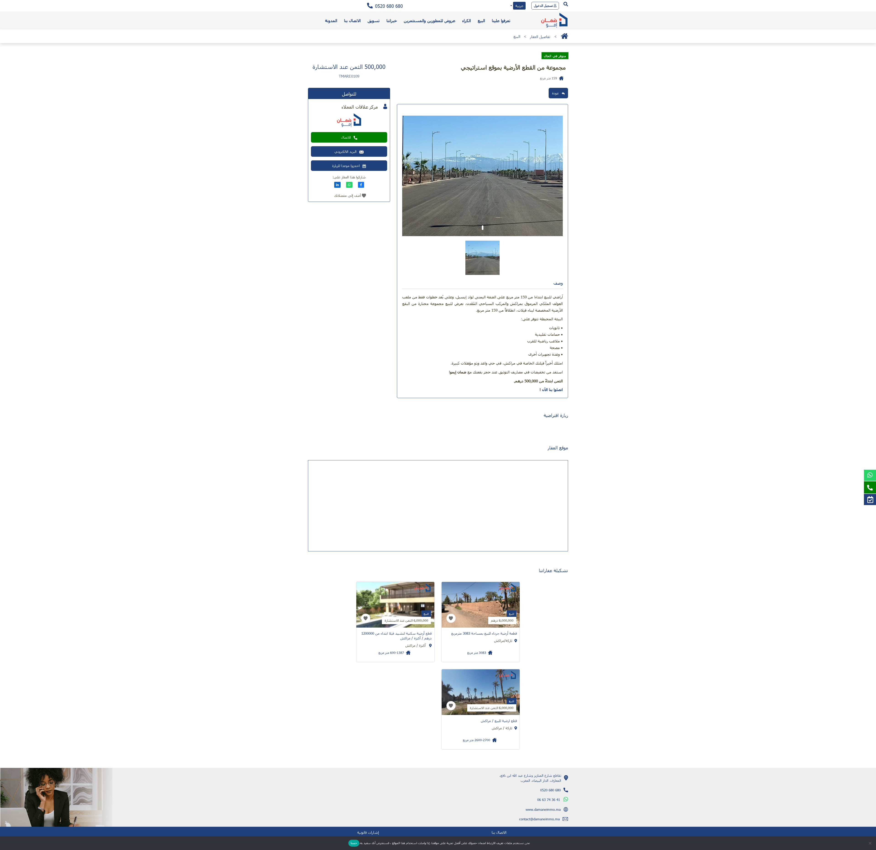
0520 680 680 (389, 6)
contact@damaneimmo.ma (539, 819)
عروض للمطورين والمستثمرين (429, 20)
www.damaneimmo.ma (543, 809)
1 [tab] (482, 227)
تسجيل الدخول (544, 5)
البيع (481, 20)
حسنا (354, 843)
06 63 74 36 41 (548, 799)
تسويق (374, 20)
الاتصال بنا (352, 20)
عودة (555, 93)
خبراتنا (391, 20)
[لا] (870, 843)
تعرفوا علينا (501, 20)
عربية (519, 5)
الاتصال (346, 137)
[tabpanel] (482, 176)
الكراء (466, 20)
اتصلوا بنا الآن (552, 389)
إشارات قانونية (368, 832)
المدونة (331, 20)
